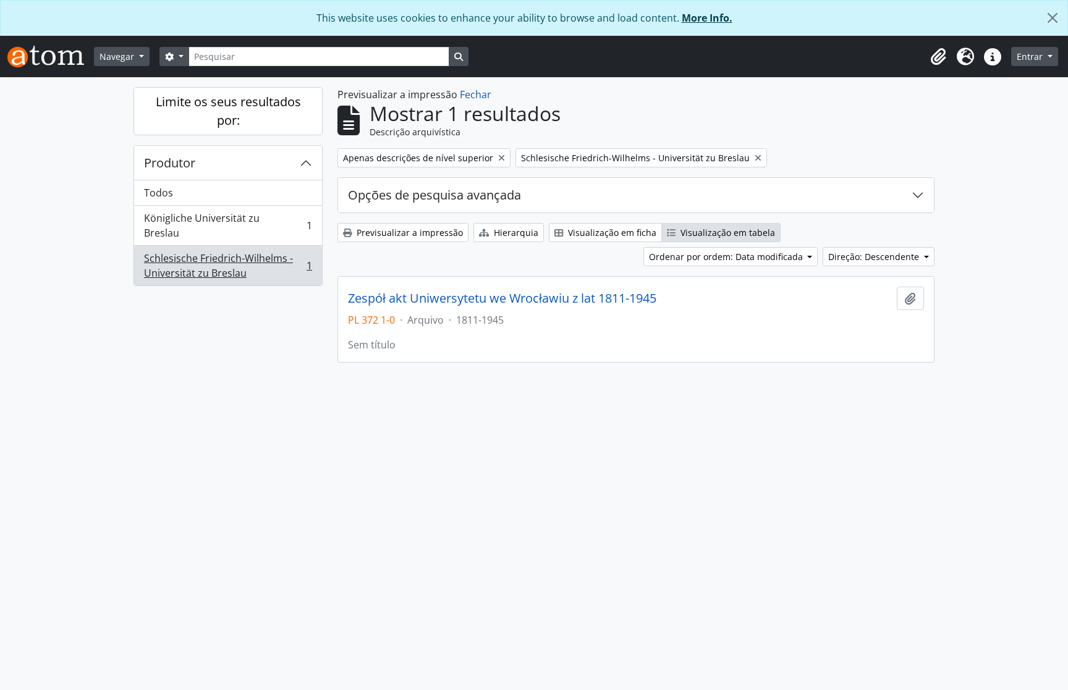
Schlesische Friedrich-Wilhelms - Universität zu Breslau (227, 265)
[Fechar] (1052, 18)
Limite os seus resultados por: (228, 110)
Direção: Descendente (875, 257)
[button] (938, 56)
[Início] (50, 56)
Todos (158, 193)
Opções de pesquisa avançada (434, 195)
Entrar (1031, 56)
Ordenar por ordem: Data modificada (727, 257)
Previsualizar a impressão (408, 232)
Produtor (169, 162)
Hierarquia (514, 232)
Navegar (118, 56)
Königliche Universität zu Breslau (227, 225)
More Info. (707, 18)
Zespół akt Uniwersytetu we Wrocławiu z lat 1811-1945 (502, 298)
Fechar (475, 94)
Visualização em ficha (611, 232)
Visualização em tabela (726, 232)
